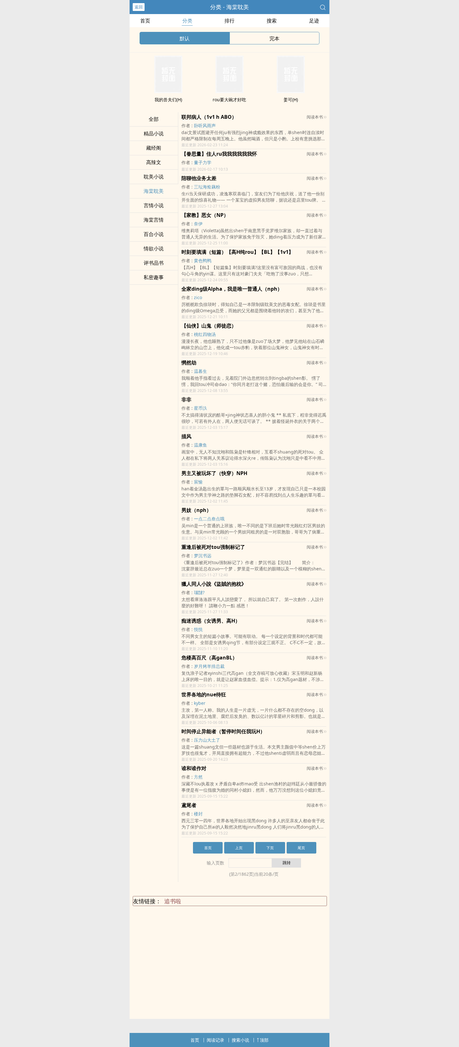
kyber (199, 703)
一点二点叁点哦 (209, 519)
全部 (154, 119)
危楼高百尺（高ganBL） (209, 657)
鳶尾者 (188, 805)
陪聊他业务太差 (198, 178)
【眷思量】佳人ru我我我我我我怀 (219, 153)
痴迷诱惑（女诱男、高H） (210, 620)
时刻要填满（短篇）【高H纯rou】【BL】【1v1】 (237, 251)
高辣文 (153, 162)
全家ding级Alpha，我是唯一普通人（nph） (231, 288)
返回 (139, 7)
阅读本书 (315, 117)
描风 (186, 436)
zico (198, 297)
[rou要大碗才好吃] (229, 91)
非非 (186, 399)
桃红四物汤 (205, 334)
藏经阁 (153, 147)
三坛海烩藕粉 (207, 187)
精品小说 (154, 133)
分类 (187, 20)
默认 (185, 38)
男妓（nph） (196, 510)
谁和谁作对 (193, 768)
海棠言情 (154, 219)
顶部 (264, 1040)
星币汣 (200, 408)
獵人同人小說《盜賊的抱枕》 (213, 583)
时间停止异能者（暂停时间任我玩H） (223, 731)
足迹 (314, 20)
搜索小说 (240, 1040)
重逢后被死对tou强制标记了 (213, 547)
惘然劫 (188, 362)
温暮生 (200, 371)
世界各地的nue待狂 (203, 694)
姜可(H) (291, 100)
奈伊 (198, 224)
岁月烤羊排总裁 (209, 666)
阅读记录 (215, 1040)
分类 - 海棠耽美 (229, 7)
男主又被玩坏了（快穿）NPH (214, 473)
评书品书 (154, 262)
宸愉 (198, 482)
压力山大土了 (207, 740)
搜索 (272, 20)
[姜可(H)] (291, 91)
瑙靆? (199, 592)
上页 (239, 847)
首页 (145, 20)
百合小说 (154, 234)
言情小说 (154, 205)
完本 (274, 38)
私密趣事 (154, 277)
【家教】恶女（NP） (205, 215)
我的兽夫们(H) (168, 100)
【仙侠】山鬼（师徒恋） (208, 325)
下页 (270, 847)
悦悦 (198, 629)
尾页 (301, 847)
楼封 (198, 814)
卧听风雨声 (205, 125)
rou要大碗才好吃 (229, 100)
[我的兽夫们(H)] (168, 91)
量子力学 (202, 162)
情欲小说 (154, 248)
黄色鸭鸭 (202, 260)
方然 (198, 777)
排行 (229, 20)
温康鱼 (200, 445)
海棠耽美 (154, 191)
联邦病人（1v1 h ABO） (209, 116)
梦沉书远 (202, 556)
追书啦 (172, 901)
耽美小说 (154, 176)
